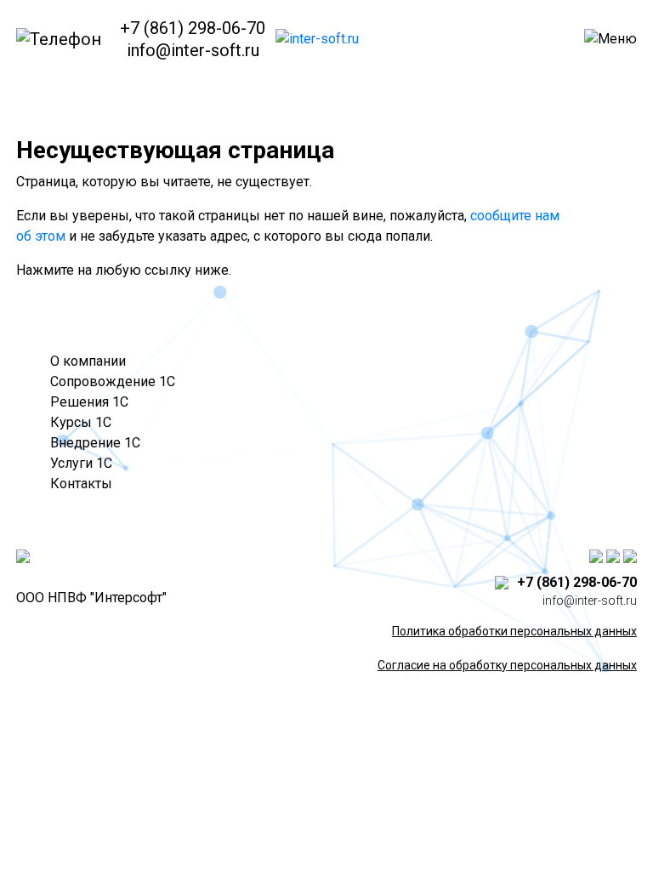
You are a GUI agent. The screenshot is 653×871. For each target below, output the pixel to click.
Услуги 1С (81, 463)
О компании (88, 361)
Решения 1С (89, 402)
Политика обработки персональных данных (514, 631)
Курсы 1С (80, 422)
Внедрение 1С (95, 443)
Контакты (81, 483)
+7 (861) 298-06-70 (192, 28)
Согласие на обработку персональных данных (507, 665)
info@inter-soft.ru (193, 50)
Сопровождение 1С (112, 381)
